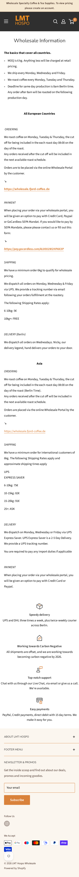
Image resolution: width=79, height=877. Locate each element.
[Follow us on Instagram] (7, 823)
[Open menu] (6, 21)
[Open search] (55, 21)
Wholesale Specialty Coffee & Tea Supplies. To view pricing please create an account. (39, 5)
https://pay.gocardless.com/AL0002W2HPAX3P (34, 249)
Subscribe (17, 800)
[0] (71, 21)
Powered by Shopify (15, 868)
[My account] (63, 21)
